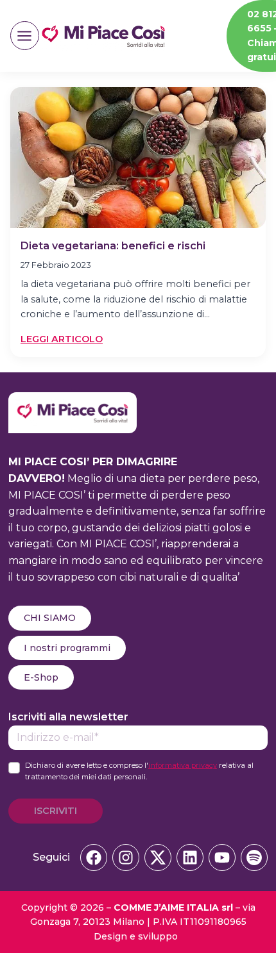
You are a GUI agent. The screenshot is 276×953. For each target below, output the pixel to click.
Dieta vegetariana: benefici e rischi (113, 246)
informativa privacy (182, 765)
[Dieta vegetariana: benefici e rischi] (138, 157)
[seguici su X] (157, 857)
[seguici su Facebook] (93, 857)
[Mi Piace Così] (72, 400)
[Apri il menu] (24, 35)
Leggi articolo (62, 340)
